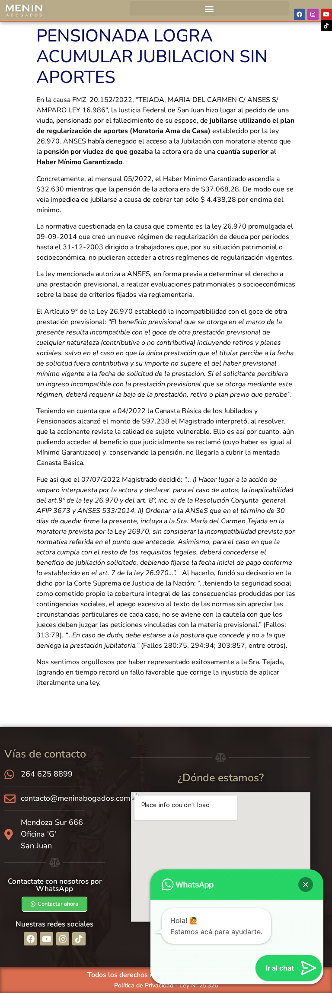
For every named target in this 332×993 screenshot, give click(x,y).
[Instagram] (313, 14)
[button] (209, 8)
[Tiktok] (326, 25)
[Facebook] (299, 14)
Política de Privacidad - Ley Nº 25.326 (166, 985)
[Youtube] (326, 14)
